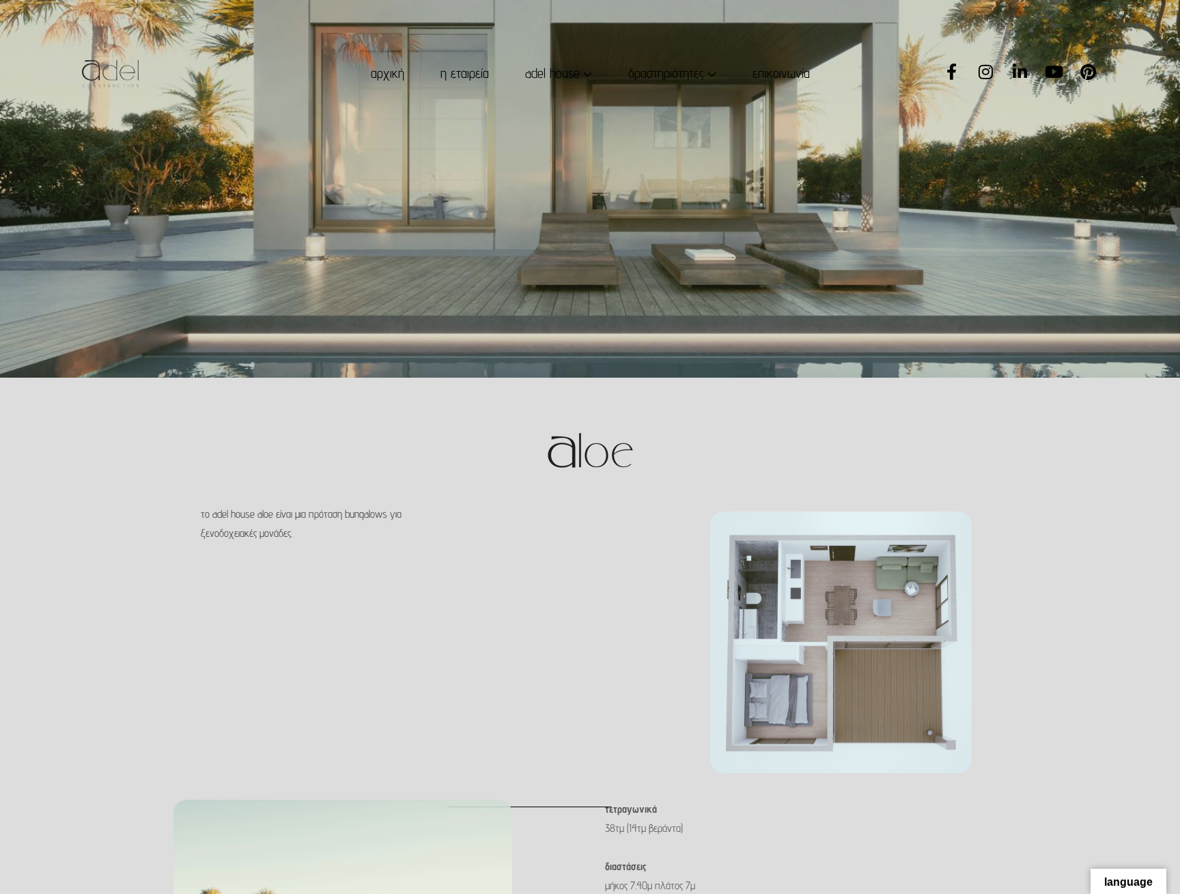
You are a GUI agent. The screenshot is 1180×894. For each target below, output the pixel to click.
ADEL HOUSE (552, 72)
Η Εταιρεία (464, 72)
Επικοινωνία (781, 72)
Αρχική (387, 72)
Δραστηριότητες (666, 72)
